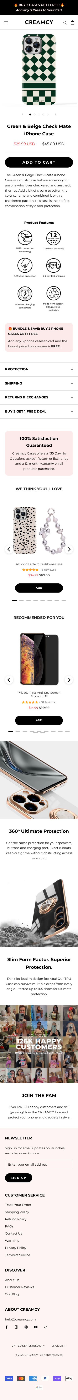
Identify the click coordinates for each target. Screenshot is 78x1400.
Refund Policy (15, 1219)
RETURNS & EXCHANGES (26, 397)
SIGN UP (18, 1178)
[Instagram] (16, 1327)
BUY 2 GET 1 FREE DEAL (25, 411)
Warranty (12, 1241)
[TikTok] (45, 1327)
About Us (12, 1280)
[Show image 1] (30, 114)
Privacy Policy (15, 1248)
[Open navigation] (6, 22)
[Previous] (22, 114)
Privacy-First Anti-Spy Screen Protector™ (39, 694)
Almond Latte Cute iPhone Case (39, 564)
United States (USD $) (26, 1345)
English (57, 1345)
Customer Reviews (19, 1287)
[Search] (65, 22)
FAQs (9, 1226)
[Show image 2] (35, 114)
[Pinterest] (26, 1327)
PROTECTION (16, 369)
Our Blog (12, 1294)
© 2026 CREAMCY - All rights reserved (39, 1354)
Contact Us (13, 1233)
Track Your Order (18, 1205)
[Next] (55, 114)
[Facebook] (6, 1327)
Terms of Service (17, 1255)
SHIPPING (13, 383)
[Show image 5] (48, 114)
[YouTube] (35, 1327)
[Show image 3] (39, 114)
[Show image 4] (43, 114)
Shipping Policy (17, 1212)
